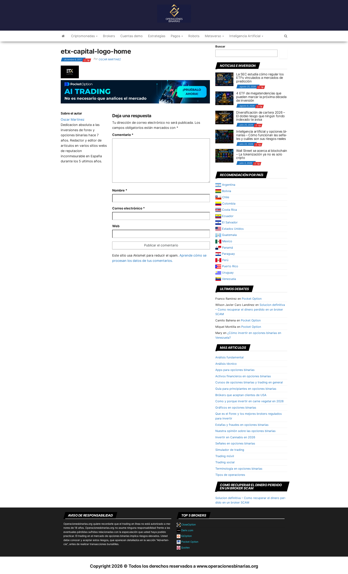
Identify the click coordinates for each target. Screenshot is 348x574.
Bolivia (226, 191)
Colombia (228, 203)
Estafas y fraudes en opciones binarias (241, 425)
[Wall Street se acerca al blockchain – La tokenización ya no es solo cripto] (224, 155)
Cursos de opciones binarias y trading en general (249, 382)
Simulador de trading (229, 450)
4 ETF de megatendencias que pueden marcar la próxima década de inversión (261, 96)
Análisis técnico (226, 363)
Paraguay (228, 253)
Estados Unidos (232, 228)
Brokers (109, 36)
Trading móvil (224, 456)
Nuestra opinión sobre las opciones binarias (245, 431)
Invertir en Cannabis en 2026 (235, 437)
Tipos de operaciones (230, 475)
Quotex (185, 547)
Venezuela (228, 279)
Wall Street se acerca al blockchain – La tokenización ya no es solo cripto (261, 154)
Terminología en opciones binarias (238, 468)
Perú (224, 260)
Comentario (122, 135)
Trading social (225, 462)
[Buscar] (283, 54)
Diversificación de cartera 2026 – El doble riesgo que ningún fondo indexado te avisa (260, 116)
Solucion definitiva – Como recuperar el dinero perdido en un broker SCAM (250, 309)
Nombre (119, 190)
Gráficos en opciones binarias (235, 407)
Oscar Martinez (110, 59)
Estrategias (156, 36)
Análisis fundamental (229, 357)
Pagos (176, 36)
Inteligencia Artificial (245, 36)
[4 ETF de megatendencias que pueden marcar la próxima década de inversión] (224, 98)
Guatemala (229, 235)
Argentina (228, 184)
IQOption (186, 535)
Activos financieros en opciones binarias (243, 376)
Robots (193, 36)
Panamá (227, 247)
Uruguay (227, 272)
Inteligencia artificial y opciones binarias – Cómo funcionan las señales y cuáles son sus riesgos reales (261, 135)
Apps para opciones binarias (234, 370)
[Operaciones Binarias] (63, 36)
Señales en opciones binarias (235, 443)
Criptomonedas (83, 36)
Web (115, 226)
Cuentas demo (131, 36)
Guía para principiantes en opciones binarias (245, 388)
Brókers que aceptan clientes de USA (240, 395)
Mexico (226, 241)
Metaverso (213, 36)
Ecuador (227, 216)
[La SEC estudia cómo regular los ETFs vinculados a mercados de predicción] (224, 79)
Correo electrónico (128, 208)
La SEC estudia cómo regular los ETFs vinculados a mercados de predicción (259, 77)
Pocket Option (252, 298)
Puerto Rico (229, 266)
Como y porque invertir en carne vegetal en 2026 (249, 401)
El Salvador (229, 222)
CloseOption (188, 524)
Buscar (220, 46)
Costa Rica (229, 209)
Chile (225, 197)
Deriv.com (187, 530)
